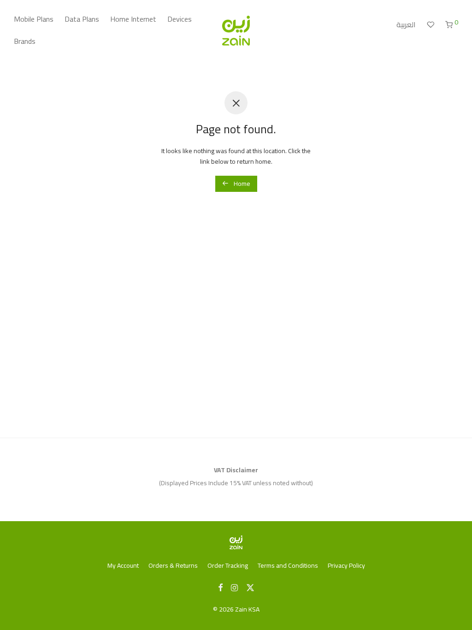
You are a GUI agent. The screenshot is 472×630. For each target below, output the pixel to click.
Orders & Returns (173, 565)
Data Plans (82, 19)
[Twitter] (250, 587)
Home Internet (133, 19)
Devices (179, 19)
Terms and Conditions (288, 565)
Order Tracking (227, 565)
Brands (24, 41)
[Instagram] (234, 587)
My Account (123, 565)
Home (241, 184)
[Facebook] (220, 587)
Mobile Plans (33, 19)
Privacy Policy (346, 565)
